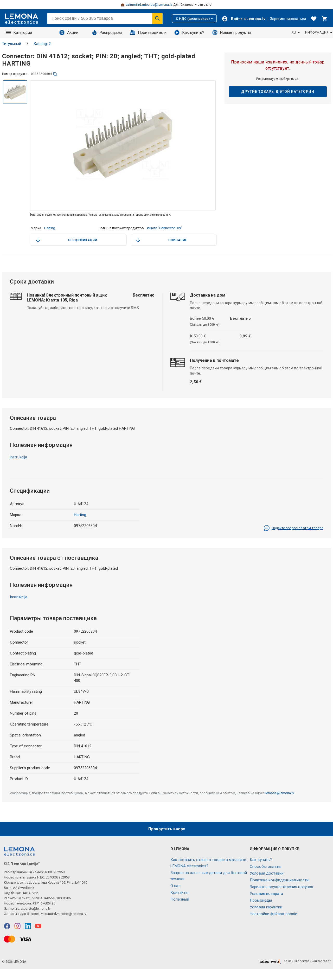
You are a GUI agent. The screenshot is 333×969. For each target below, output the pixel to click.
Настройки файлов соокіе (273, 914)
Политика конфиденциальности (279, 880)
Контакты (179, 892)
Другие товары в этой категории (277, 91)
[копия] (55, 74)
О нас (175, 885)
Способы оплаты (265, 866)
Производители (152, 32)
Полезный (179, 899)
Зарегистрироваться (288, 19)
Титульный (11, 43)
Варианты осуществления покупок (281, 886)
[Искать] (157, 18)
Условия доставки (267, 873)
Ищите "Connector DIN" (164, 228)
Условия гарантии (266, 907)
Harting (49, 228)
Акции (73, 32)
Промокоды (261, 900)
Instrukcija (18, 457)
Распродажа (111, 32)
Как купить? (193, 32)
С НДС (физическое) (193, 19)
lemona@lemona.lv (279, 793)
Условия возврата (266, 893)
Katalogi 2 (42, 43)
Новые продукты (235, 32)
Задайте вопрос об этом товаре (297, 528)
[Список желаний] (314, 19)
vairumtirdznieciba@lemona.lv (149, 5)
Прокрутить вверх (166, 828)
